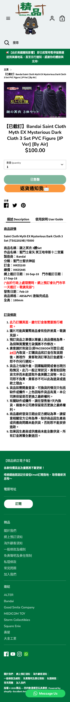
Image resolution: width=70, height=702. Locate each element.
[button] (35, 188)
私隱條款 (10, 562)
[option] (35, 100)
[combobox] (35, 164)
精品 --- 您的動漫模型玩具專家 (31, 688)
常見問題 (10, 568)
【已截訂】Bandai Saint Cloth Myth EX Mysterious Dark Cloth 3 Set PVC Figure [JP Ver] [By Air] (35, 76)
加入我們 (10, 574)
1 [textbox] (7, 167)
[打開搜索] (6, 43)
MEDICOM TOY (14, 614)
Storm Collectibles (17, 620)
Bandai (9, 601)
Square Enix (12, 626)
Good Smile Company (19, 607)
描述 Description (18, 219)
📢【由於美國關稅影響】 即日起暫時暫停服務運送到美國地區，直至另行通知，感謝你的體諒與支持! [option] (35, 57)
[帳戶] (52, 16)
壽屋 (7, 632)
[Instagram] (19, 654)
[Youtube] (12, 654)
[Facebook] (6, 654)
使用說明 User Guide (49, 219)
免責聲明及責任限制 (18, 556)
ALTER (8, 595)
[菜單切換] (8, 18)
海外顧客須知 (13, 543)
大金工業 (10, 638)
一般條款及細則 (15, 549)
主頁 (6, 69)
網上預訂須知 (13, 537)
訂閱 (18, 504)
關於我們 (10, 531)
